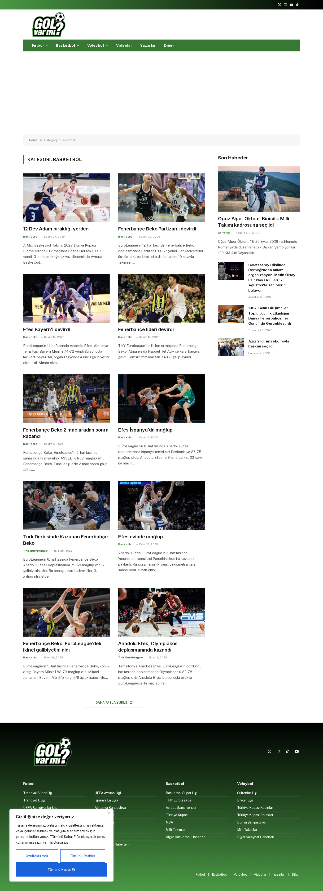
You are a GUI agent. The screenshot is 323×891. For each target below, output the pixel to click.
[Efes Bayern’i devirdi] (66, 298)
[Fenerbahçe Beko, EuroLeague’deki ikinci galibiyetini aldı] (66, 612)
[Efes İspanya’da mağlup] (161, 398)
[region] (61, 845)
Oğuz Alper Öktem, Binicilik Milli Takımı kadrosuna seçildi (253, 222)
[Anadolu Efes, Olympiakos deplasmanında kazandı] (161, 612)
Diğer (169, 45)
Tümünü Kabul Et (61, 870)
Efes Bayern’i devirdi (46, 329)
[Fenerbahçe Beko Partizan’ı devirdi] (161, 197)
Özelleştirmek (37, 856)
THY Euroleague (35, 550)
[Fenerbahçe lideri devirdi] (161, 298)
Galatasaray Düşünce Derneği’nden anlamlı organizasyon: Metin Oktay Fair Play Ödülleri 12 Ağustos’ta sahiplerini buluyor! (271, 277)
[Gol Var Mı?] (48, 24)
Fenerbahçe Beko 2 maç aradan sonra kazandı (66, 433)
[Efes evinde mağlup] (161, 505)
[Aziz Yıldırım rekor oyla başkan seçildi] (231, 347)
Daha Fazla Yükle (112, 702)
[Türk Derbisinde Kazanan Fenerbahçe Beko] (66, 505)
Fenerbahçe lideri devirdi (146, 329)
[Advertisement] (161, 93)
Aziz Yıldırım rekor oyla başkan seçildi (268, 343)
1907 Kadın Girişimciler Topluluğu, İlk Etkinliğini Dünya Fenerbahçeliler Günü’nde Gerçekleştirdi (269, 315)
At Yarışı (224, 232)
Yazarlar (148, 45)
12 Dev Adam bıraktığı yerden (56, 229)
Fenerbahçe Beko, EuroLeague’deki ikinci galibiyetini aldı (63, 647)
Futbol (38, 45)
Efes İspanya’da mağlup (145, 430)
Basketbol (65, 45)
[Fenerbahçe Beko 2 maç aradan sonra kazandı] (66, 398)
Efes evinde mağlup (140, 537)
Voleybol (95, 45)
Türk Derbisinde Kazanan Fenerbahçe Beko (65, 540)
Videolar (124, 45)
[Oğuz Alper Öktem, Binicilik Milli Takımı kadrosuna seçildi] (259, 189)
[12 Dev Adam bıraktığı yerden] (66, 197)
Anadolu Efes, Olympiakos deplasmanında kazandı (148, 647)
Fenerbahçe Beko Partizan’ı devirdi (157, 229)
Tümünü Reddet (82, 856)
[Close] (108, 813)
